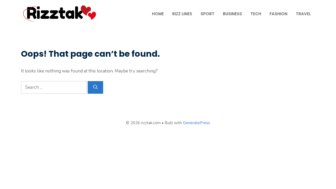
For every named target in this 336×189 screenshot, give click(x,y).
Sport (207, 14)
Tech (255, 14)
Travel (303, 14)
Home (158, 14)
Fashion (278, 14)
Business (232, 14)
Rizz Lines (182, 14)
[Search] (95, 87)
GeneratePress (196, 122)
